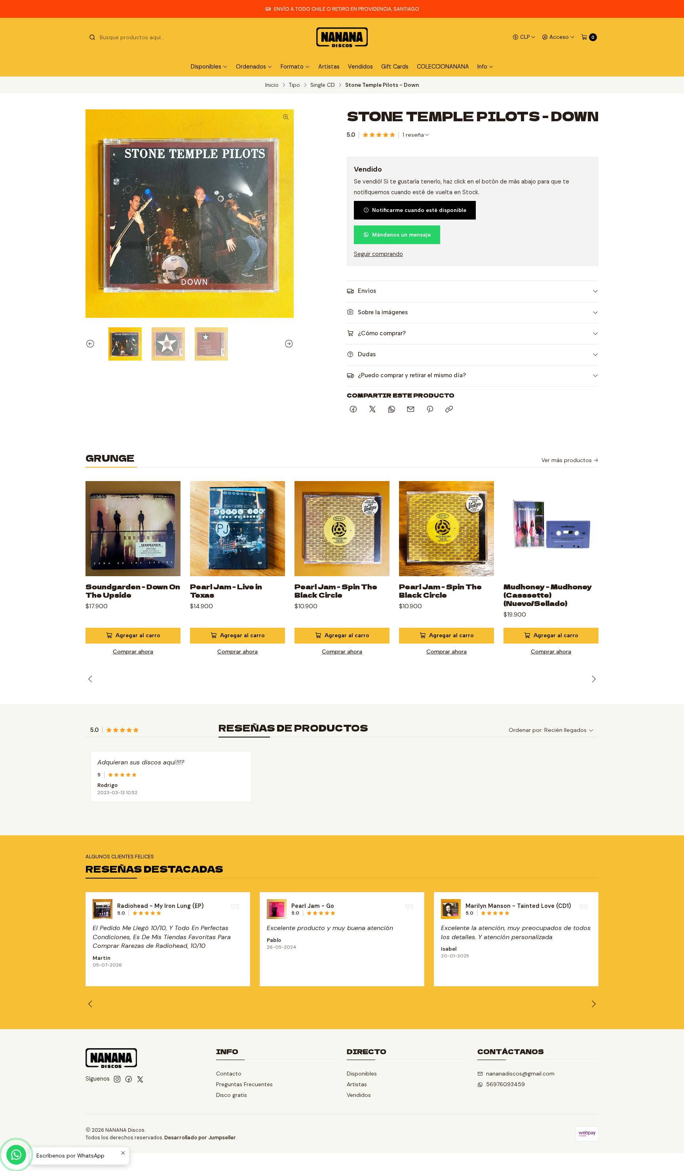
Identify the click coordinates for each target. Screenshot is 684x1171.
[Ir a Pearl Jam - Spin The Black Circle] (342, 528)
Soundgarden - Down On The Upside (133, 591)
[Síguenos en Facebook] (129, 1079)
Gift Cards (394, 66)
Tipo (294, 85)
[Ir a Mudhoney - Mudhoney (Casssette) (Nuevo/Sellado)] (551, 528)
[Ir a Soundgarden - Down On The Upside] (133, 528)
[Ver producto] (102, 909)
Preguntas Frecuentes (244, 1084)
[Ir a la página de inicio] (342, 37)
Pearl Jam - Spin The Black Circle (335, 591)
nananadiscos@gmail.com (520, 1073)
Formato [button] (292, 66)
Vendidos (360, 66)
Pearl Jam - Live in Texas (226, 591)
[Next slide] (288, 344)
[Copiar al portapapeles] (449, 410)
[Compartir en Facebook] (353, 410)
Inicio (272, 85)
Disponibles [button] (206, 66)
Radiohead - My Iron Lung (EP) (160, 905)
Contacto (228, 1073)
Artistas (329, 66)
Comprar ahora (133, 651)
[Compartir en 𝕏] (372, 410)
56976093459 (505, 1084)
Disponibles (362, 1073)
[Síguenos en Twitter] (140, 1079)
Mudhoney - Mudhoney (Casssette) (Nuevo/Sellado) (548, 595)
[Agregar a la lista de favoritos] (166, 519)
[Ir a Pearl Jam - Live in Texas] (237, 528)
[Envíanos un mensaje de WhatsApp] (16, 1155)
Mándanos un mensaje (401, 234)
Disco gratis (231, 1094)
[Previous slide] (91, 344)
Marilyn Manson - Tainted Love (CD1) (518, 905)
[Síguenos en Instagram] (117, 1079)
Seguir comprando (378, 254)
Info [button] (482, 66)
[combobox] (129, 37)
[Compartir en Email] (410, 410)
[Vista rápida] (166, 538)
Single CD (322, 85)
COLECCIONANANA (443, 66)
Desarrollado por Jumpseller (200, 1137)
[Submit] (92, 37)
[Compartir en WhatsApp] (391, 410)
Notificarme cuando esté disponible (419, 210)
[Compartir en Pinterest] (430, 410)
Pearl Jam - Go (312, 905)
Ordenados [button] (251, 66)
